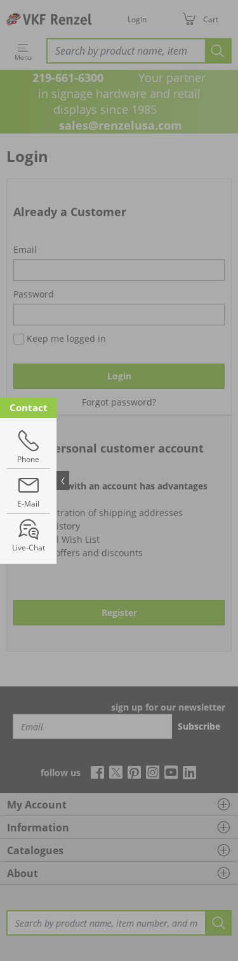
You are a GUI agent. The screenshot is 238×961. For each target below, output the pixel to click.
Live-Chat (28, 547)
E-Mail (28, 503)
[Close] (62, 480)
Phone (28, 459)
